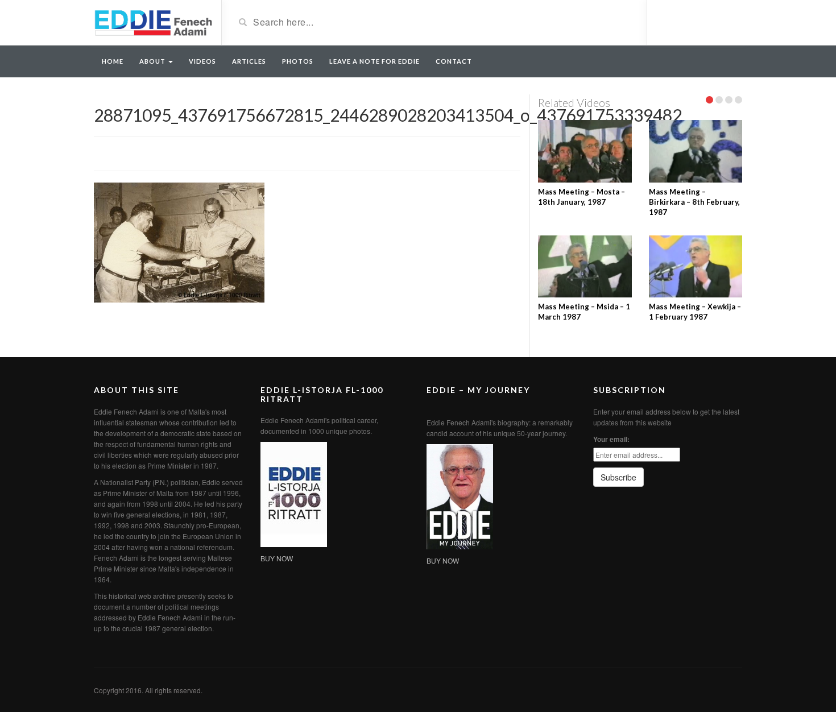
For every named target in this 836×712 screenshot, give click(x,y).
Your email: (611, 439)
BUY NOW (276, 558)
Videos (202, 61)
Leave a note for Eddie (374, 61)
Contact (454, 61)
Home (112, 61)
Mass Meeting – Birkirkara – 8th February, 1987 (694, 202)
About (153, 61)
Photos (297, 61)
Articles (249, 61)
